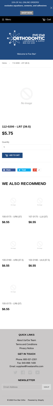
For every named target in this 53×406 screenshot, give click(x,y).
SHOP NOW (26, 13)
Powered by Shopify (36, 400)
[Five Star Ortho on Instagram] (30, 373)
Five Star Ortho (19, 400)
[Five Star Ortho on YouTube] (37, 373)
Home (4, 63)
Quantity (5, 142)
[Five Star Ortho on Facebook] (23, 373)
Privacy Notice (26, 348)
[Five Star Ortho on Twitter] (15, 373)
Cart (48, 19)
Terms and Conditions (26, 344)
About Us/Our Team (26, 340)
